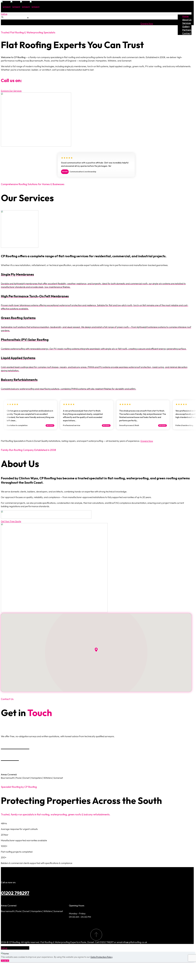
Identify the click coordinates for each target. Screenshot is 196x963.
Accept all (5, 960)
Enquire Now (147, 23)
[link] (28, 17)
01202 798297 (15, 893)
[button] (96, 649)
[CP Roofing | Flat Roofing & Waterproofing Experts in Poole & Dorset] (20, 6)
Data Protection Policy (101, 956)
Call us (4, 13)
